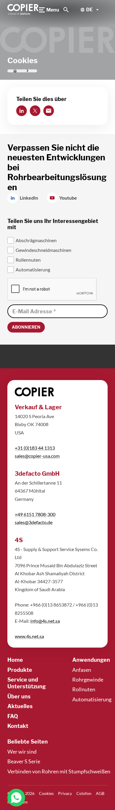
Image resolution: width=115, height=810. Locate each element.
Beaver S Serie (23, 761)
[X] (35, 110)
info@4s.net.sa (45, 621)
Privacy (65, 793)
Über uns (19, 696)
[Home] (23, 10)
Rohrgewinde (87, 679)
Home (15, 660)
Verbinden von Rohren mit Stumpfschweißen (58, 771)
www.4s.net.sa (29, 636)
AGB (100, 793)
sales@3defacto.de (33, 522)
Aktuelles (20, 706)
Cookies (46, 793)
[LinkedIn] (21, 110)
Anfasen (81, 669)
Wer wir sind (22, 751)
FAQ (12, 716)
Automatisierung (91, 699)
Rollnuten (83, 689)
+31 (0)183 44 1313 (35, 448)
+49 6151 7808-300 (35, 514)
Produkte (19, 670)
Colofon (83, 793)
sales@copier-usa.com (37, 456)
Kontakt (17, 726)
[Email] (48, 110)
